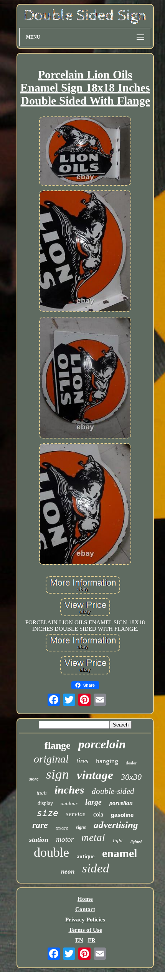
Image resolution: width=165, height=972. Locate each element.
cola (98, 814)
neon (67, 871)
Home (85, 899)
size (47, 813)
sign (57, 774)
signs (81, 827)
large (93, 802)
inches (69, 790)
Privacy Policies (85, 919)
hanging (107, 761)
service (76, 814)
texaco (62, 828)
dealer (131, 763)
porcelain (102, 744)
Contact (85, 909)
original (51, 759)
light (118, 840)
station (38, 839)
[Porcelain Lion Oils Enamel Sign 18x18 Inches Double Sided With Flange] (85, 151)
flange (58, 745)
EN (79, 940)
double (51, 852)
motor (65, 839)
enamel (119, 853)
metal (93, 837)
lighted (136, 841)
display (45, 803)
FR (92, 940)
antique (85, 856)
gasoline (122, 815)
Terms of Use (85, 930)
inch (41, 793)
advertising (116, 825)
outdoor (69, 803)
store (33, 779)
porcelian (121, 803)
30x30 (131, 777)
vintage (95, 775)
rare (40, 825)
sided (95, 868)
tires (82, 761)
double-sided (113, 791)
